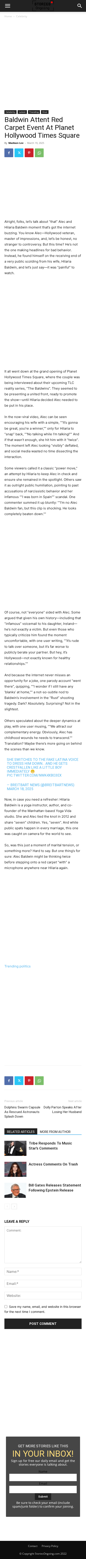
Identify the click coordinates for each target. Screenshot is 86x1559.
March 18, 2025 (20, 789)
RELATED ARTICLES (21, 1132)
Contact (32, 1546)
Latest (22, 111)
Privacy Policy (50, 1546)
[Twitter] (19, 152)
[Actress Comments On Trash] (15, 1169)
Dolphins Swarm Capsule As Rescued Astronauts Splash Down (22, 1111)
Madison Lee (16, 143)
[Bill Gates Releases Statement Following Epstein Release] (15, 1190)
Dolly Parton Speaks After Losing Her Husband (63, 1109)
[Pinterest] (29, 152)
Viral (44, 111)
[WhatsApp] (39, 152)
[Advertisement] (43, 65)
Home (8, 16)
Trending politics (17, 966)
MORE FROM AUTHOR (55, 1132)
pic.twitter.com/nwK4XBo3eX (34, 775)
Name (43, 1471)
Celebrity (21, 16)
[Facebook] (8, 152)
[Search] (80, 6)
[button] (7, 6)
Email (43, 1483)
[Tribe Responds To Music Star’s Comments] (15, 1148)
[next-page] (14, 1206)
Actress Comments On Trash (53, 1164)
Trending (34, 111)
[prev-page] (7, 1206)
